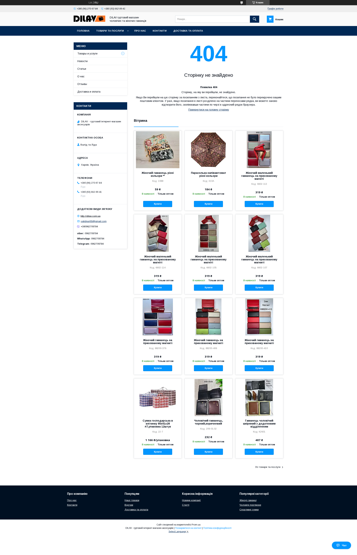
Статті (185, 505)
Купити (158, 204)
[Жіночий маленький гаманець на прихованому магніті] (259, 149)
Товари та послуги (110, 30)
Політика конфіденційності (217, 528)
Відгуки (129, 505)
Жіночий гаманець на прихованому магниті (157, 342)
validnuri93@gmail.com (94, 221)
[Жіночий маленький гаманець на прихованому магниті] (259, 233)
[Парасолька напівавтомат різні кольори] (208, 149)
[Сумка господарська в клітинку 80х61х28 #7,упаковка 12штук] (157, 397)
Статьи (81, 68)
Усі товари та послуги (267, 467)
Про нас (140, 30)
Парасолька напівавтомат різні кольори (208, 174)
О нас (80, 76)
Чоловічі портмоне (250, 505)
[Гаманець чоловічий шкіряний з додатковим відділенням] (259, 397)
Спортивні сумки (249, 509)
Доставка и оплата (88, 91)
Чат (344, 545)
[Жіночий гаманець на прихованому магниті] (157, 316)
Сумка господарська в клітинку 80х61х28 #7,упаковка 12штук (158, 423)
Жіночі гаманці (248, 500)
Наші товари (132, 500)
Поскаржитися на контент (188, 528)
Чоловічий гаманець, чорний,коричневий (208, 422)
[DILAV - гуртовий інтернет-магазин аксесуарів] (89, 21)
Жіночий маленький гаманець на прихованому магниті (259, 259)
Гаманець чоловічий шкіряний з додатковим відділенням (259, 423)
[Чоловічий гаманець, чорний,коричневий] (208, 397)
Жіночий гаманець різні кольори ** (158, 174)
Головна (83, 30)
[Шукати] (254, 19)
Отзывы (82, 84)
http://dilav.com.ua (90, 215)
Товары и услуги (87, 53)
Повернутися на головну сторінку (208, 109)
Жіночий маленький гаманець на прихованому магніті (259, 175)
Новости (82, 61)
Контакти (160, 30)
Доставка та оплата (188, 30)
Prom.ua (196, 524)
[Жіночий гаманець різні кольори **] (157, 149)
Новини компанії (191, 500)
